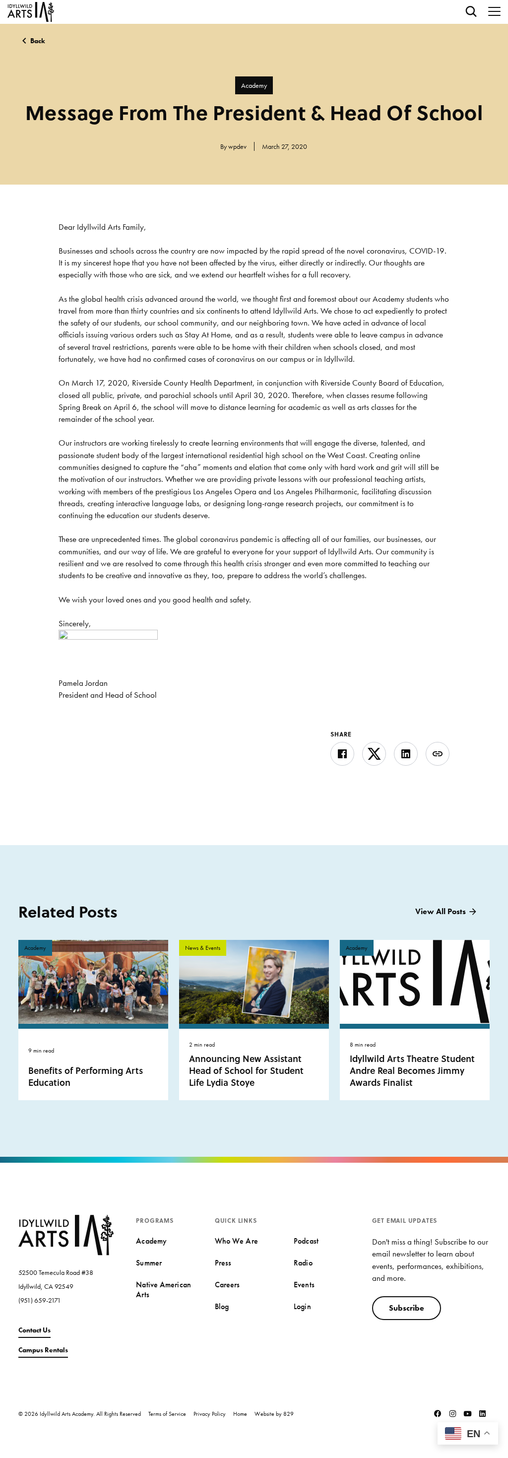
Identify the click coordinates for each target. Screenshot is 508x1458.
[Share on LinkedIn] (406, 754)
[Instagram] (452, 1413)
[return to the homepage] (66, 1234)
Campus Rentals (43, 1349)
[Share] (437, 754)
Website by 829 (274, 1414)
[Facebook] (437, 1413)
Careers (227, 1284)
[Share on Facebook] (342, 754)
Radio (303, 1263)
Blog (222, 1306)
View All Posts (440, 911)
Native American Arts (163, 1289)
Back (37, 40)
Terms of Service (167, 1414)
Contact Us (34, 1329)
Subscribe (406, 1308)
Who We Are (236, 1241)
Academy (254, 85)
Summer (149, 1263)
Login (302, 1306)
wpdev (237, 146)
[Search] (471, 11)
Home (240, 1414)
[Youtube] (467, 1413)
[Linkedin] (482, 1413)
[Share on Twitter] (374, 754)
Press (223, 1263)
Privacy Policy (209, 1414)
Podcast (306, 1241)
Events (304, 1284)
